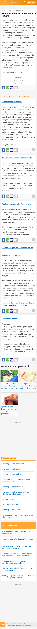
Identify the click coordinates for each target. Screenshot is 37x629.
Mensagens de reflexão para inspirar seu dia (17, 540)
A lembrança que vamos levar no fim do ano (17, 248)
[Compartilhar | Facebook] (3, 87)
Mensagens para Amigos (12, 474)
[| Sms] (11, 87)
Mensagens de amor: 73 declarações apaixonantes (16, 533)
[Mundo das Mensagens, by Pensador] (9, 2)
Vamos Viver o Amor (9, 318)
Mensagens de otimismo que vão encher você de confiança (17, 569)
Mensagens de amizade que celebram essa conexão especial (16, 547)
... (33, 150)
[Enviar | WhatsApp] (7, 87)
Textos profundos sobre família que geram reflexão (16, 480)
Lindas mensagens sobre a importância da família (18, 516)
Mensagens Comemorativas (13, 463)
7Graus (15, 623)
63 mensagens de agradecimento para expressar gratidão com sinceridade (17, 554)
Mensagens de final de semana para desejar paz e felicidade (16, 493)
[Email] (16, 87)
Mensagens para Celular (12, 510)
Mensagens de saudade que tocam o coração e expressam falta (16, 562)
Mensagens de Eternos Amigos (14, 486)
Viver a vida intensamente (12, 101)
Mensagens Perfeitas (11, 504)
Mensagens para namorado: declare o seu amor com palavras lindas (18, 576)
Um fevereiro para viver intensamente (17, 158)
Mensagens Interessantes (12, 499)
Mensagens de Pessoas (12, 469)
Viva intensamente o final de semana (16, 204)
